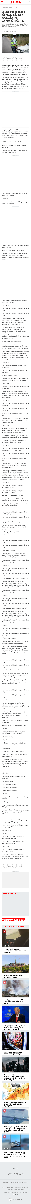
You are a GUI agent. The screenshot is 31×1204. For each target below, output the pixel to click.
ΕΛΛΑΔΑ (13, 8)
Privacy (26, 1182)
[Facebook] (3, 58)
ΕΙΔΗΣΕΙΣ (5, 8)
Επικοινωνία (5, 1182)
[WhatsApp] (8, 58)
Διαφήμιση (11, 1182)
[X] (12, 58)
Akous (22, 1189)
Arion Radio (10, 1189)
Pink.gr (4, 1187)
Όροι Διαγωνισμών (19, 1182)
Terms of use (15, 1184)
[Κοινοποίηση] (21, 58)
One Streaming (25, 1187)
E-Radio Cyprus (17, 1187)
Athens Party (17, 1189)
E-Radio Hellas (10, 1187)
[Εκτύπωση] (16, 58)
